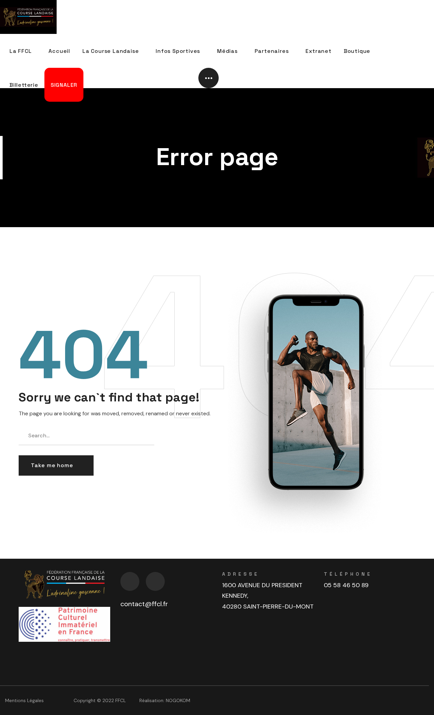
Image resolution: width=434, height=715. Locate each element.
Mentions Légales (24, 700)
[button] (56, 465)
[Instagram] (155, 581)
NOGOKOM (178, 700)
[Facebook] (129, 581)
